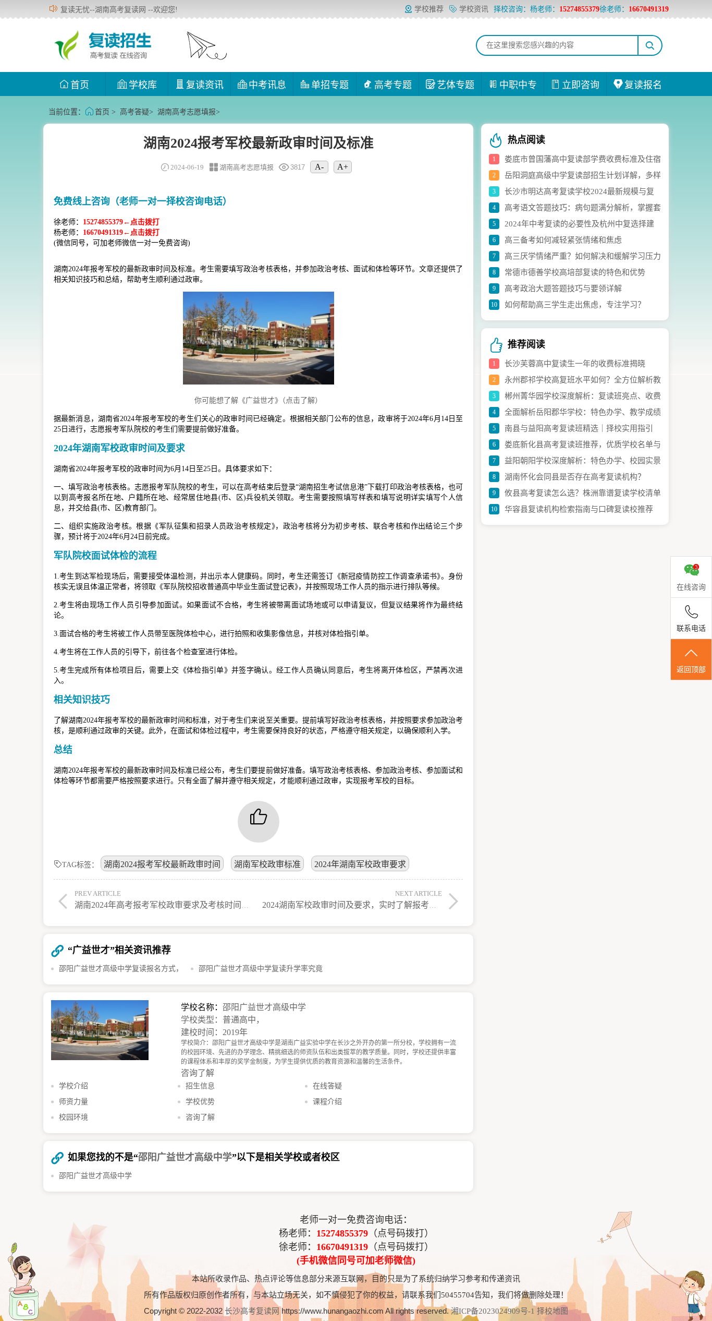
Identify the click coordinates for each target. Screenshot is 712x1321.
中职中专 (518, 85)
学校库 (143, 85)
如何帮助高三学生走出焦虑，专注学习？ (575, 305)
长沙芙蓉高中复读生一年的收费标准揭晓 (575, 363)
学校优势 (200, 1102)
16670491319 (342, 1247)
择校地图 (552, 1311)
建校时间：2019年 (214, 1032)
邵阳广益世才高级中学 (264, 1007)
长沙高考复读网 (252, 1311)
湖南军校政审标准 (267, 864)
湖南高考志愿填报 (186, 112)
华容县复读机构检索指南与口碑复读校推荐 (579, 509)
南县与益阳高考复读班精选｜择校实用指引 (579, 428)
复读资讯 (205, 85)
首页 (79, 85)
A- (319, 166)
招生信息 (200, 1086)
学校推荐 (429, 9)
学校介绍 (73, 1086)
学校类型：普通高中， (222, 1019)
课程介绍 (327, 1102)
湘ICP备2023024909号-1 (494, 1311)
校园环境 (73, 1117)
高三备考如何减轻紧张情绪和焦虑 (563, 240)
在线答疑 (327, 1086)
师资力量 (73, 1102)
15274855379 (342, 1233)
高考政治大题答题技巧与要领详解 (563, 288)
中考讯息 (267, 85)
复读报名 (643, 85)
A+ (342, 166)
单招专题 (330, 85)
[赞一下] (258, 822)
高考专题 (393, 85)
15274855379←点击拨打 (121, 222)
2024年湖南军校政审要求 (360, 864)
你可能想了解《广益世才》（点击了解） (258, 400)
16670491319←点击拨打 (121, 232)
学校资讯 (473, 9)
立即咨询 (580, 85)
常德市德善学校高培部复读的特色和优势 (575, 272)
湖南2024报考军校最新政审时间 (162, 864)
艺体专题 (455, 85)
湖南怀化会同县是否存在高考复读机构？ (575, 477)
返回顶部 (691, 670)
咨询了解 (197, 1072)
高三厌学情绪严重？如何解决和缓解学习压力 (583, 256)
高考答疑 (134, 112)
